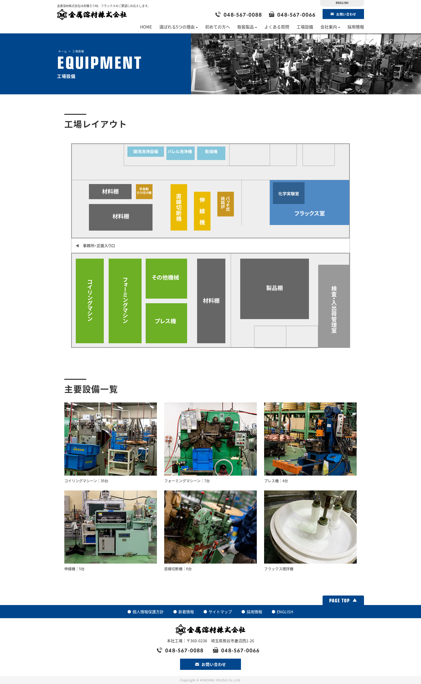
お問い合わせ (346, 14)
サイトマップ (220, 612)
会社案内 (328, 27)
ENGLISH (342, 2)
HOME (146, 27)
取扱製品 (245, 27)
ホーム (62, 51)
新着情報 (186, 612)
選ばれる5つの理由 (177, 27)
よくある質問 (276, 27)
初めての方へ (217, 27)
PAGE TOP (339, 600)
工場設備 (305, 27)
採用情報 (355, 27)
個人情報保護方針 (148, 612)
